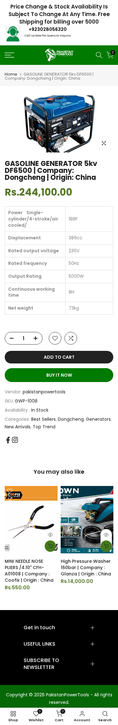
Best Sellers (43, 419)
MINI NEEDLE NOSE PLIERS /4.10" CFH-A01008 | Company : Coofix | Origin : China (29, 570)
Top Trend (44, 427)
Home (11, 74)
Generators (98, 419)
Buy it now (59, 375)
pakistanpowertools (44, 392)
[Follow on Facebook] (8, 440)
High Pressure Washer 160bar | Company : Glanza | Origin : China (86, 567)
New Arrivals (18, 427)
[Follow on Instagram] (15, 440)
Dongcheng (71, 419)
